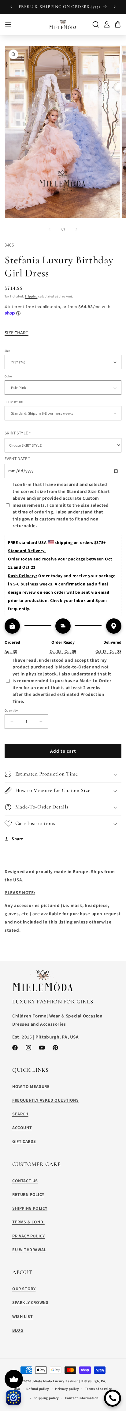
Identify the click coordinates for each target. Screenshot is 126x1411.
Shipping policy (46, 1398)
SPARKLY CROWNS (30, 1302)
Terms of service (98, 1389)
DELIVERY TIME (15, 402)
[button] (63, 774)
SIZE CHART (16, 332)
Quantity (11, 710)
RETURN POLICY (28, 1194)
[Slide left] (49, 229)
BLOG (17, 1330)
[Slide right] (76, 229)
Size (7, 351)
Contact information (81, 1398)
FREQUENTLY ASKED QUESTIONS (45, 1100)
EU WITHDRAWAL (29, 1249)
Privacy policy (67, 1389)
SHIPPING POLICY (29, 1208)
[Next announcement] (114, 6)
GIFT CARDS (24, 1141)
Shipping (31, 296)
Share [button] (17, 838)
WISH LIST (22, 1316)
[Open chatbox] (112, 1398)
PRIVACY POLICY (28, 1236)
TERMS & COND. (28, 1222)
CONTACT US (25, 1180)
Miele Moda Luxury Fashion (56, 1381)
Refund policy (37, 1389)
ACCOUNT (22, 1127)
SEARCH (20, 1114)
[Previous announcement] (11, 6)
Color (8, 376)
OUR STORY (23, 1288)
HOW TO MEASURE (31, 1086)
